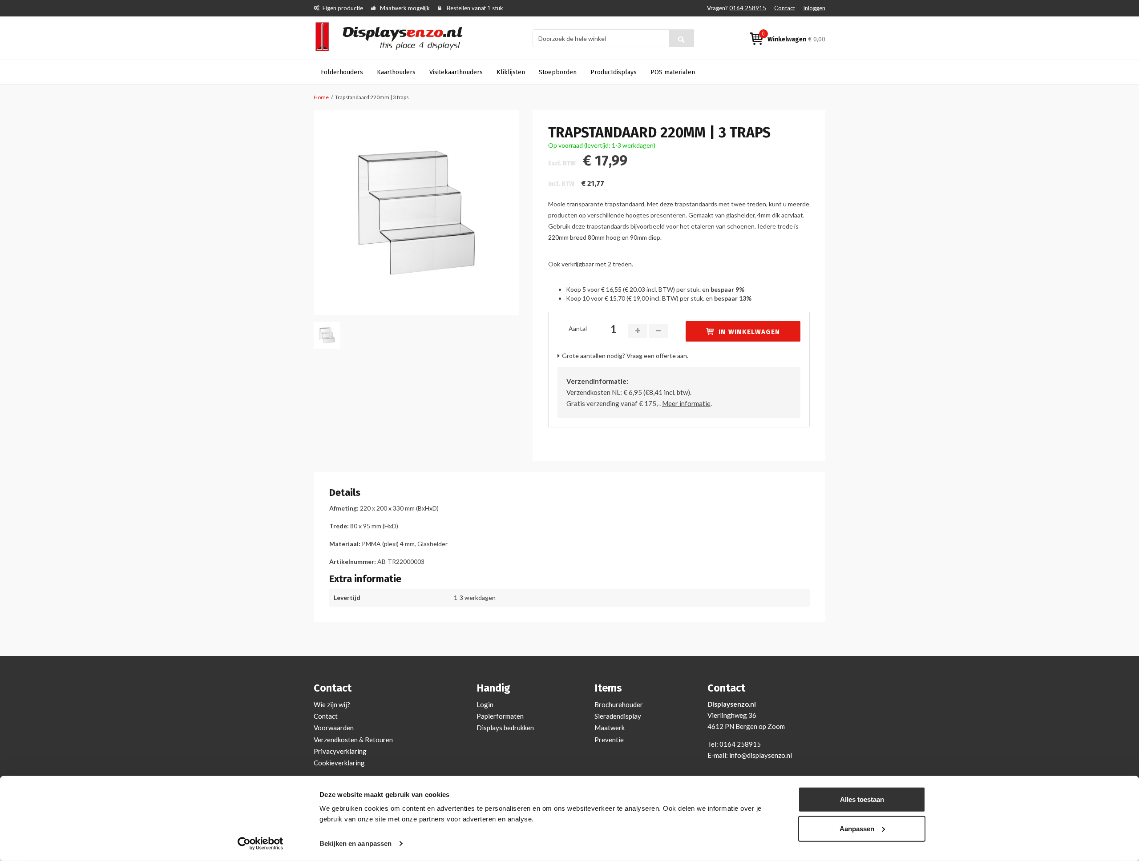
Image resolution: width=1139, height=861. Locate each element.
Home (321, 97)
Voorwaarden (334, 728)
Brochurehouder (618, 704)
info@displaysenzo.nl (760, 755)
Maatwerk (609, 728)
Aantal (578, 328)
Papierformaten (500, 716)
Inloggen (814, 8)
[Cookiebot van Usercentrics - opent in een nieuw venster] (260, 843)
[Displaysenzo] (394, 38)
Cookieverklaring (339, 763)
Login (485, 704)
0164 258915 (747, 8)
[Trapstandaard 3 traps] (416, 212)
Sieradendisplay (617, 716)
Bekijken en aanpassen (355, 843)
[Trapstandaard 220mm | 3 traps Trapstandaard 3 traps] (327, 335)
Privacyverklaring (340, 751)
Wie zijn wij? (332, 704)
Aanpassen (857, 828)
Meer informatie (686, 403)
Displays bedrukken (505, 728)
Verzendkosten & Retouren (353, 740)
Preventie (609, 740)
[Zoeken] (681, 38)
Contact (784, 8)
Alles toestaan (862, 799)
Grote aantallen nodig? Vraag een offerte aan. (625, 355)
